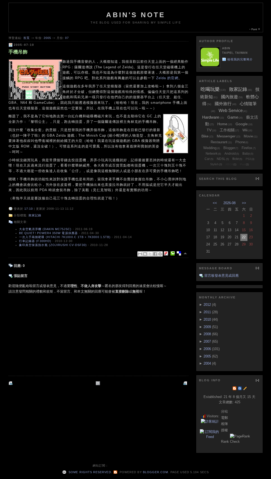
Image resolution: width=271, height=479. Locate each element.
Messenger (226, 136)
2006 (207, 349)
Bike (205, 136)
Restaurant (219, 142)
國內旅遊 (229, 97)
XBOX (229, 164)
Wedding (209, 148)
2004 (207, 363)
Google (242, 124)
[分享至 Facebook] (155, 254)
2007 (207, 341)
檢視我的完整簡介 (240, 59)
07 (67, 37)
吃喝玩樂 (210, 89)
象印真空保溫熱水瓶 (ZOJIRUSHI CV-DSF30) (53, 245)
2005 (47, 37)
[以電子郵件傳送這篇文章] (140, 254)
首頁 (26, 37)
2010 (207, 319)
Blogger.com (155, 472)
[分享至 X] (150, 254)
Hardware (210, 117)
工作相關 (227, 130)
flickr (235, 159)
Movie (248, 136)
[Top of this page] (185, 253)
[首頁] (98, 383)
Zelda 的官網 (167, 78)
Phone (240, 142)
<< (215, 203)
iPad (242, 164)
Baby (246, 153)
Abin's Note (135, 15)
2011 (207, 312)
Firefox (247, 148)
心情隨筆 (248, 103)
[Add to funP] (167, 253)
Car (207, 159)
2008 (207, 334)
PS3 (248, 158)
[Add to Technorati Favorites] (173, 253)
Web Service (231, 110)
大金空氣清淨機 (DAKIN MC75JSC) (45, 229)
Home (222, 124)
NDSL (221, 159)
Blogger (229, 148)
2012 (207, 305)
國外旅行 (223, 103)
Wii (244, 130)
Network (212, 153)
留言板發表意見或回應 (221, 275)
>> (244, 203)
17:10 (28, 208)
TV (209, 130)
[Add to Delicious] (180, 253)
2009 (207, 327)
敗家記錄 (35, 215)
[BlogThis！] (145, 254)
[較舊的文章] (185, 383)
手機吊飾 (18, 52)
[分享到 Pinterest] (160, 254)
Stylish (214, 164)
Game (232, 117)
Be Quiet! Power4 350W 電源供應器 (48, 233)
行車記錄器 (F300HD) (35, 241)
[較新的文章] (11, 383)
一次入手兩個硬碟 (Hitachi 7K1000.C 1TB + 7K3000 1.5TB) (65, 237)
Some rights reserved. (89, 472)
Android (230, 153)
